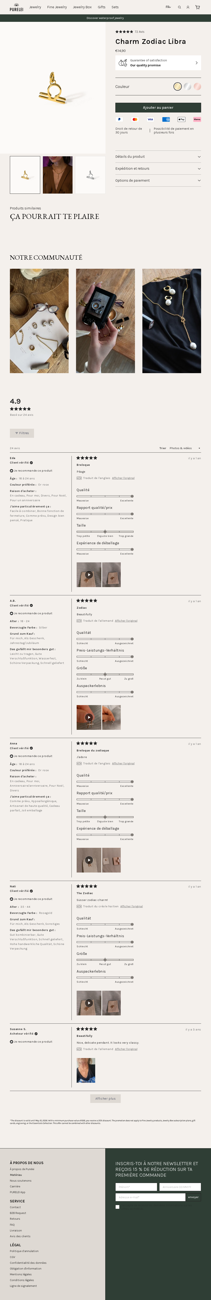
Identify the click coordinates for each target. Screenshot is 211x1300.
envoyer (193, 1197)
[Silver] (187, 86)
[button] (129, 31)
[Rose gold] (197, 86)
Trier (163, 448)
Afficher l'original (123, 478)
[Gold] (177, 86)
